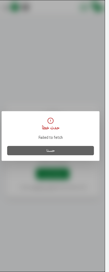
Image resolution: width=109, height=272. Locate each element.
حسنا (51, 150)
